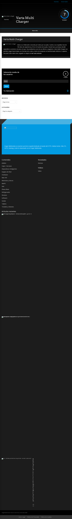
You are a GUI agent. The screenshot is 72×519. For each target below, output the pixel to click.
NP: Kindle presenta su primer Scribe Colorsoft (33, 480)
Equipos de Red (6, 172)
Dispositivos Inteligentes (9, 169)
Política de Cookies (46, 517)
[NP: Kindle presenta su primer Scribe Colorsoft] (16, 458)
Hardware (5, 175)
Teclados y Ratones (8, 207)
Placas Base (5, 189)
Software (4, 198)
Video (39, 171)
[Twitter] (45, 2)
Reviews (4, 195)
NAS (3, 186)
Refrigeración (6, 192)
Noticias (40, 163)
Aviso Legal (22, 517)
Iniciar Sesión (64, 1)
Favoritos (56, 1)
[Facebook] (47, 2)
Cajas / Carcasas (7, 166)
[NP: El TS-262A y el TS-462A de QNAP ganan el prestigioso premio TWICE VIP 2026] (17, 214)
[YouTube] (50, 2)
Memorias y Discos (7, 180)
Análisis (4, 163)
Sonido (4, 201)
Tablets (4, 204)
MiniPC (4, 183)
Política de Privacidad (33, 517)
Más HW (4, 177)
